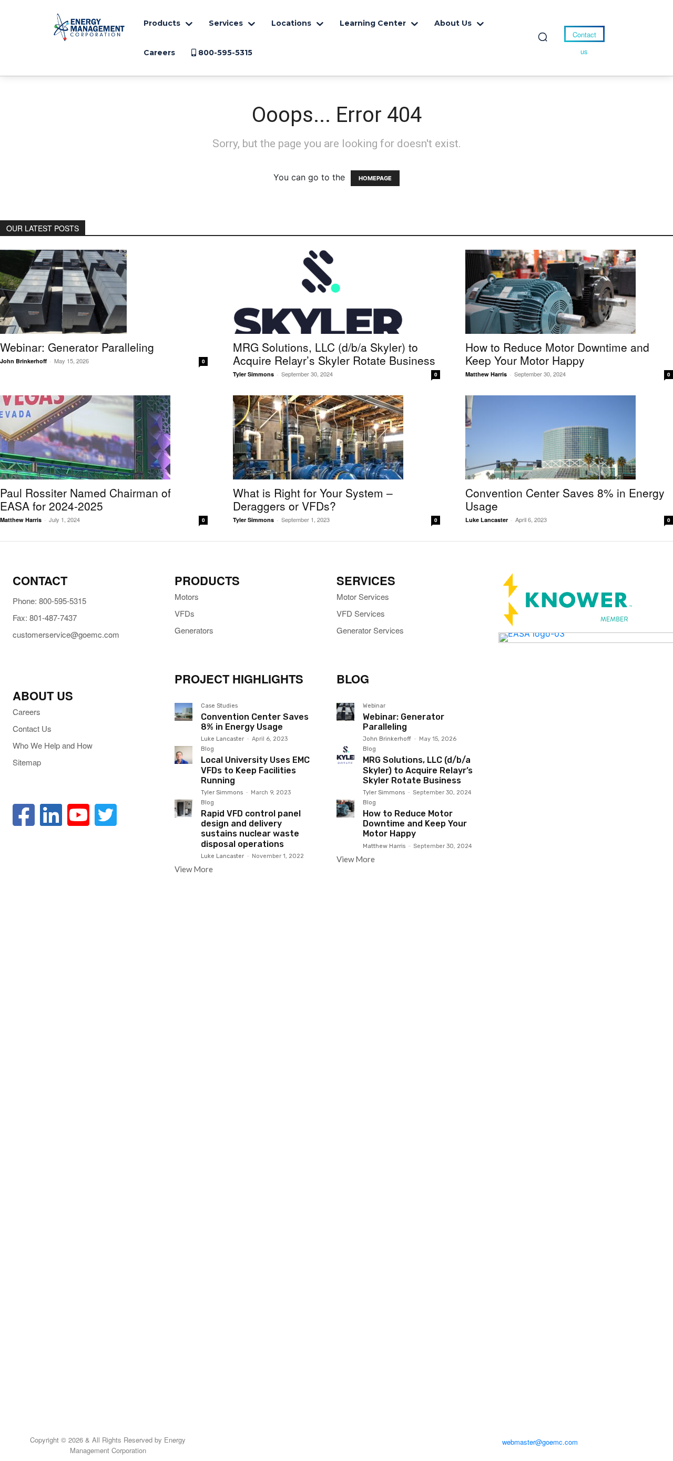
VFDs (185, 613)
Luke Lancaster (486, 520)
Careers (26, 711)
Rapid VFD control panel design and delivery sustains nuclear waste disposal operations (251, 829)
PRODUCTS (207, 580)
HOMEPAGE (375, 178)
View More (194, 869)
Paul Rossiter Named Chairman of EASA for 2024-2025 (85, 499)
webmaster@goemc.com (540, 1442)
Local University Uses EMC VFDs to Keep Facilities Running (255, 770)
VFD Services (360, 613)
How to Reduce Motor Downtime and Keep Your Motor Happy (557, 353)
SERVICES (365, 580)
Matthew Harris (486, 374)
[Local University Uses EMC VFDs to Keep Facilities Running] (183, 755)
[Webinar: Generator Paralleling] (104, 292)
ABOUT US (43, 695)
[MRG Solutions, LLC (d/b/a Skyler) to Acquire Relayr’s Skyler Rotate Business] (337, 292)
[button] (542, 37)
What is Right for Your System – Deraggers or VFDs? (313, 499)
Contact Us (32, 728)
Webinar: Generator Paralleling (77, 347)
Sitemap (27, 762)
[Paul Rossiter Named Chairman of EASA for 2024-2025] (104, 437)
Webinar (374, 706)
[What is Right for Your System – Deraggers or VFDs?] (337, 437)
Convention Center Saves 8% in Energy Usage (565, 499)
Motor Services (362, 596)
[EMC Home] (89, 27)
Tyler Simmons (253, 374)
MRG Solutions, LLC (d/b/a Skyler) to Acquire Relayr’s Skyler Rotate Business (334, 353)
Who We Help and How (53, 745)
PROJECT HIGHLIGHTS (239, 678)
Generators (194, 630)
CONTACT (40, 580)
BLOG (352, 678)
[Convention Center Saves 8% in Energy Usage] (569, 437)
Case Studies (219, 706)
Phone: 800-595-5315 (49, 600)
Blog (207, 749)
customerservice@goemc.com (66, 634)
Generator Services (370, 630)
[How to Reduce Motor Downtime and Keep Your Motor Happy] (569, 292)
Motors (187, 596)
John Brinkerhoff (23, 361)
